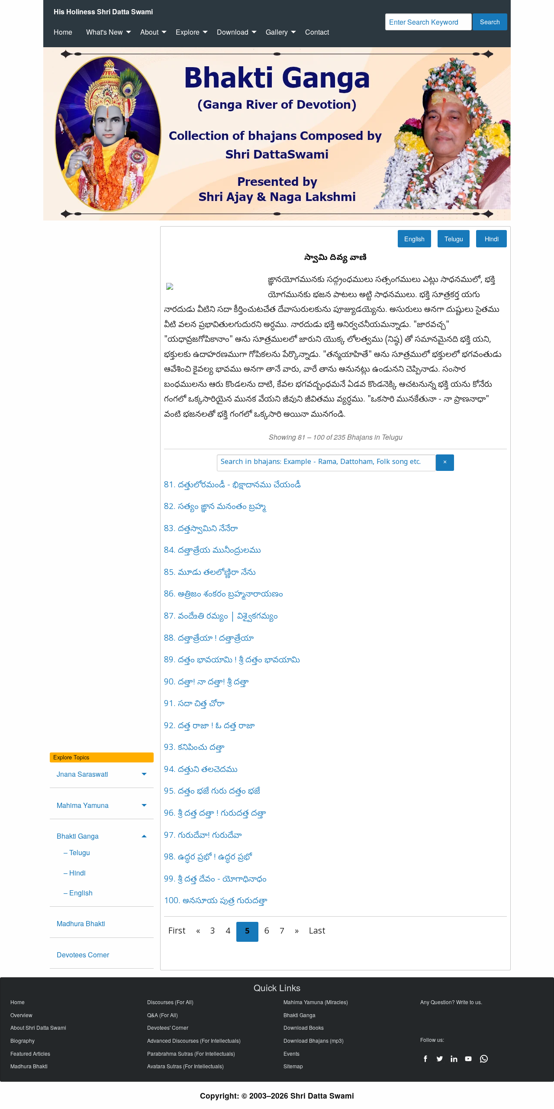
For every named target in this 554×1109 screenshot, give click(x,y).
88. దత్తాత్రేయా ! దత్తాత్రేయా (209, 639)
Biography (22, 1040)
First (177, 931)
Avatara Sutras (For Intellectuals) (185, 1066)
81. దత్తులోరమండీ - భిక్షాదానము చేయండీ (232, 485)
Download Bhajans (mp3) (313, 1040)
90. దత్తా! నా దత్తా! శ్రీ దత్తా (206, 682)
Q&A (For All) (162, 1014)
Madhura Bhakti (81, 923)
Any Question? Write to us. (451, 1001)
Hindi (491, 238)
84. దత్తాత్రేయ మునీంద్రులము (212, 551)
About (149, 32)
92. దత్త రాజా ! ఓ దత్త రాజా (209, 726)
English (414, 238)
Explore (188, 32)
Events (291, 1053)
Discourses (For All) (170, 1001)
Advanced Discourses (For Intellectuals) (194, 1040)
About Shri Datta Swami (38, 1027)
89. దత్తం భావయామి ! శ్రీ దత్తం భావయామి (232, 660)
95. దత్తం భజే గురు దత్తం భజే (212, 792)
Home (63, 32)
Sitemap (293, 1066)
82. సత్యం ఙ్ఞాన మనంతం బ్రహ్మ (215, 507)
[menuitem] (103, 11)
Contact (317, 32)
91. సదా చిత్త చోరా (194, 704)
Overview (21, 1014)
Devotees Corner (83, 955)
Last (317, 931)
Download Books (303, 1027)
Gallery (277, 32)
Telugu (453, 238)
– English (78, 893)
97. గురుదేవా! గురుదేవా (203, 836)
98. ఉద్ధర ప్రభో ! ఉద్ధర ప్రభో (208, 857)
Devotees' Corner (167, 1027)
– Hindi (75, 873)
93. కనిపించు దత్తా (194, 748)
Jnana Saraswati (82, 774)
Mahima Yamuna (83, 805)
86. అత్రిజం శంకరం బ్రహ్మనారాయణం (223, 594)
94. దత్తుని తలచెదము (201, 770)
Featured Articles (30, 1053)
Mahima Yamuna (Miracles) (315, 1001)
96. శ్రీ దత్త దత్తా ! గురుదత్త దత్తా (215, 814)
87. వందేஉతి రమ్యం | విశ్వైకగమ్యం (221, 617)
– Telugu (77, 852)
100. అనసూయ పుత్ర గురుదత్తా (215, 901)
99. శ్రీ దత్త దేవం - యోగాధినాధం (215, 879)
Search (490, 21)
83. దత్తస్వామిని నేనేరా (201, 529)
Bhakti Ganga (78, 836)
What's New (104, 32)
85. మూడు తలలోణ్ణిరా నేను (210, 573)
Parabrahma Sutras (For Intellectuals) (191, 1053)
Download (232, 32)
